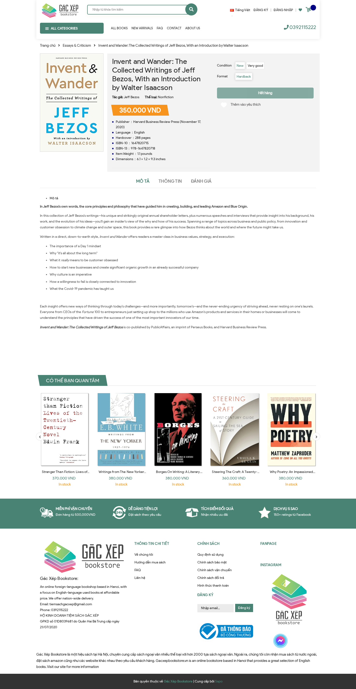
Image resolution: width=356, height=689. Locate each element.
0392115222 (302, 27)
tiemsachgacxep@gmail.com (70, 604)
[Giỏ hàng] (309, 10)
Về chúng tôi (143, 555)
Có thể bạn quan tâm (72, 380)
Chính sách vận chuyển (214, 570)
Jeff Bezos (131, 97)
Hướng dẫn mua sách (150, 562)
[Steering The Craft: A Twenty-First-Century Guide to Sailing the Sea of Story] (234, 429)
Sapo (219, 681)
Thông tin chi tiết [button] (151, 543)
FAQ (137, 570)
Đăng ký (244, 608)
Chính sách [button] (208, 543)
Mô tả (54, 198)
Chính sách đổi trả (210, 578)
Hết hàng (265, 93)
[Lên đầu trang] (296, 658)
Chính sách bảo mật (212, 562)
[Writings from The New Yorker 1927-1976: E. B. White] (121, 429)
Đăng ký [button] (205, 595)
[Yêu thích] (300, 10)
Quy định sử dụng (210, 555)
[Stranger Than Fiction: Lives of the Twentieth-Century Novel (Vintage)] (64, 429)
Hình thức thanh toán (213, 586)
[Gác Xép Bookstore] (60, 9)
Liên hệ (139, 578)
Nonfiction (166, 97)
